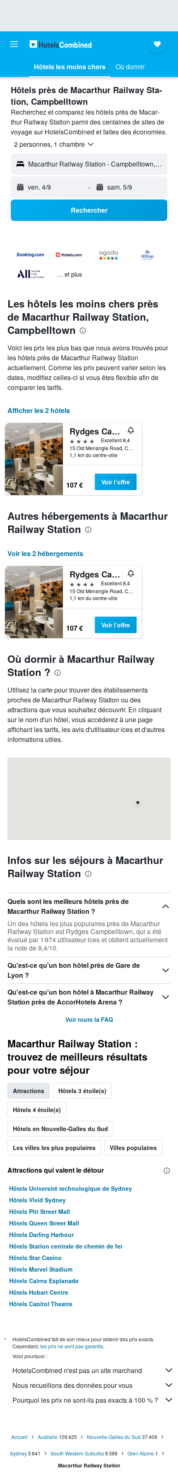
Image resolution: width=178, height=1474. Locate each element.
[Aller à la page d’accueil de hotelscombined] (60, 44)
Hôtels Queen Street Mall (44, 1223)
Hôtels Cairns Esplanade (44, 1281)
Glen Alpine (140, 1453)
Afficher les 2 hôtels (38, 410)
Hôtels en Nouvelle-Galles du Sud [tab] (60, 1128)
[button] (14, 44)
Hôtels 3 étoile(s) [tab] (82, 1091)
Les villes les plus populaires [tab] (54, 1147)
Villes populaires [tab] (133, 1147)
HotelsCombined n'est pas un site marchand (77, 1370)
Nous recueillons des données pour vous (72, 1385)
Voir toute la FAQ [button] (89, 1019)
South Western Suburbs (77, 1453)
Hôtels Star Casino (35, 1257)
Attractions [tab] (28, 1091)
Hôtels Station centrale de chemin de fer (66, 1246)
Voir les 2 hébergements (45, 553)
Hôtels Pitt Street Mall (39, 1211)
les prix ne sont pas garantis (71, 1346)
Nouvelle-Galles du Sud (114, 1436)
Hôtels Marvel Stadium (40, 1269)
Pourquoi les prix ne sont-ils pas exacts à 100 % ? (85, 1400)
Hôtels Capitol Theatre (40, 1304)
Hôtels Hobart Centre (38, 1292)
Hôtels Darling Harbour (41, 1234)
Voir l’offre (115, 482)
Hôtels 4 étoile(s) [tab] (37, 1110)
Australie (48, 1436)
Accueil (19, 1436)
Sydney (18, 1453)
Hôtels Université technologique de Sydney (70, 1188)
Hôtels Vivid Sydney (37, 1200)
